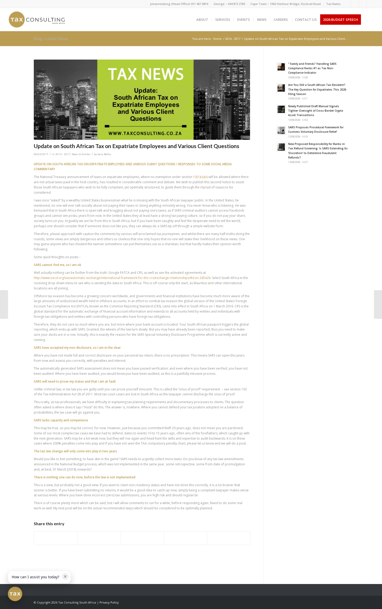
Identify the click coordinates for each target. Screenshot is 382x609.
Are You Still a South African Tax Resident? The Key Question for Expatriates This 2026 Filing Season (317, 89)
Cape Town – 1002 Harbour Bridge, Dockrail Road (286, 4)
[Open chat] (15, 594)
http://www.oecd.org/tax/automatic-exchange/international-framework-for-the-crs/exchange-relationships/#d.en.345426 (122, 278)
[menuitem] (179, 4)
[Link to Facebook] (347, 4)
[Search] (369, 19)
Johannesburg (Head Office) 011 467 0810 (179, 4)
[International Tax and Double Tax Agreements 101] (378, 304)
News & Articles (81, 154)
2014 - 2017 (62, 154)
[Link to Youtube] (370, 4)
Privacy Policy (109, 602)
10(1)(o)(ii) (200, 177)
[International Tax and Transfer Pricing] (4, 304)
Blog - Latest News (51, 38)
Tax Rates (333, 4)
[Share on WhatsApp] (142, 538)
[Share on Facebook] (55, 538)
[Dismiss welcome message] (65, 576)
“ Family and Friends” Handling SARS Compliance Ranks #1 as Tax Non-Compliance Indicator (312, 68)
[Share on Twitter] (98, 538)
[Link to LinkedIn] (355, 4)
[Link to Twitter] (362, 4)
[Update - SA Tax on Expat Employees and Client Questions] (142, 99)
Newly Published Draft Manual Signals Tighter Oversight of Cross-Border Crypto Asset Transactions (315, 110)
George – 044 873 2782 (229, 4)
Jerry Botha (104, 154)
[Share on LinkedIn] (185, 538)
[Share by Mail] (228, 538)
